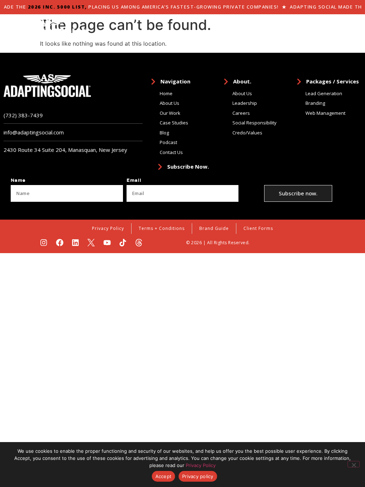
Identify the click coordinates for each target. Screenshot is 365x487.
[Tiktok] (123, 242)
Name (18, 180)
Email (134, 180)
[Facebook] (60, 242)
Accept (163, 476)
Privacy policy (198, 476)
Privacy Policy (201, 465)
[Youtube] (107, 242)
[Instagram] (43, 242)
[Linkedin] (75, 242)
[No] (354, 464)
